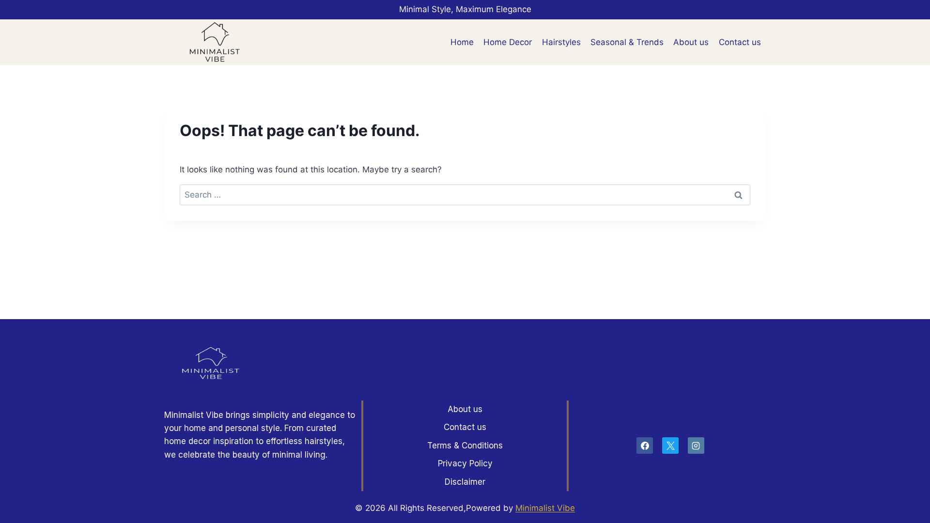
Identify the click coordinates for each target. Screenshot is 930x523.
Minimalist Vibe (545, 508)
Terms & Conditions (465, 445)
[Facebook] (644, 445)
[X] (670, 445)
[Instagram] (696, 445)
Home (462, 42)
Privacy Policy (465, 463)
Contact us (740, 42)
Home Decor (507, 42)
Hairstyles (561, 42)
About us (691, 42)
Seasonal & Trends (627, 42)
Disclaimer (465, 482)
